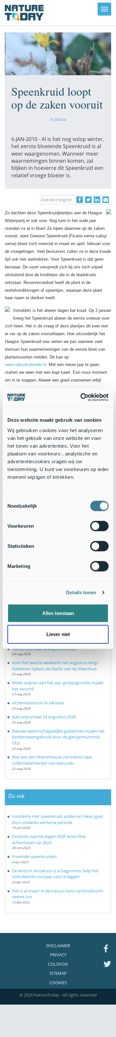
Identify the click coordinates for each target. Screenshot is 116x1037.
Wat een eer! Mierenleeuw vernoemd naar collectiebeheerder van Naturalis (52, 760)
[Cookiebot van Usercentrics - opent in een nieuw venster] (82, 397)
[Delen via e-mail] (105, 199)
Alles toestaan (58, 613)
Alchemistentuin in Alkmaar (38, 703)
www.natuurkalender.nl (25, 364)
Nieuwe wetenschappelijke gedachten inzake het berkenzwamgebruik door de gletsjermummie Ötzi (58, 737)
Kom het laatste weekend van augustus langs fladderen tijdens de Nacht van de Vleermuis (55, 666)
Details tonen (81, 592)
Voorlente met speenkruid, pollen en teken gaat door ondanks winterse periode (57, 819)
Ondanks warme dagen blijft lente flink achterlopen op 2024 (49, 839)
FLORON (58, 119)
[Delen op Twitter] (88, 199)
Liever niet (58, 634)
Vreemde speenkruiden (34, 856)
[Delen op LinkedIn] (97, 199)
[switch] (99, 526)
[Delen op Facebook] (79, 199)
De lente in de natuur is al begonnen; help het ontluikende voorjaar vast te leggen (55, 874)
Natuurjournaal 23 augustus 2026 (44, 717)
